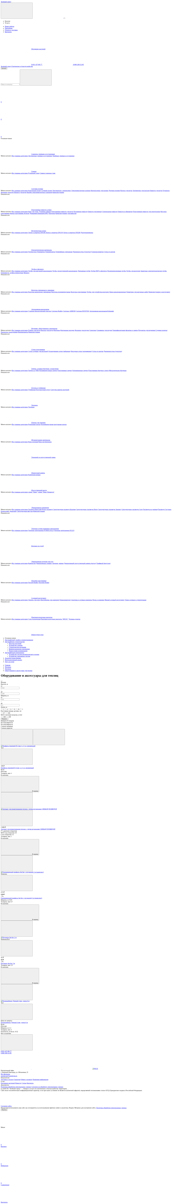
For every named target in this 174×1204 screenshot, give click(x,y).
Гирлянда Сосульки (164, 509)
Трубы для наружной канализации (40, 271)
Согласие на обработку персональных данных (47, 1087)
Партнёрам (8, 28)
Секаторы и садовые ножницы (81, 600)
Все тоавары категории (20, 156)
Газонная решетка (97, 252)
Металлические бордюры (117, 370)
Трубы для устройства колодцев (98, 292)
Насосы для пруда (47, 330)
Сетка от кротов (109, 252)
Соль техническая (34, 619)
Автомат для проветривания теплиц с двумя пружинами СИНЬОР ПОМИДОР (28, 829)
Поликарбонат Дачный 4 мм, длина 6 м (14, 1022)
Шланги (26, 273)
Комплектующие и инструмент (159, 292)
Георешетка (41, 252)
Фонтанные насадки (67, 330)
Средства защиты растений (59, 390)
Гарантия (17, 1079)
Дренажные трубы (84, 271)
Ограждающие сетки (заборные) (59, 351)
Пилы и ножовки (98, 600)
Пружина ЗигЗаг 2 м (8, 963)
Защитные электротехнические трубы (154, 271)
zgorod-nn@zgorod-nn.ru (9, 1076)
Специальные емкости (110, 211)
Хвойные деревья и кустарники (63, 156)
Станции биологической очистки (39, 311)
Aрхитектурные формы (13, 658)
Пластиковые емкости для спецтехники (146, 211)
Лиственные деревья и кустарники (40, 156)
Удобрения (32, 390)
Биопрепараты (23, 332)
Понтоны (52, 213)
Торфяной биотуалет (103, 563)
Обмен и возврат (26, 1079)
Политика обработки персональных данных (16, 1087)
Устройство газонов (15, 645)
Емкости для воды (156, 190)
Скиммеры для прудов (104, 330)
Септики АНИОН (69, 311)
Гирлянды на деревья (150, 509)
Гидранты (166, 190)
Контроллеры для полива (99, 190)
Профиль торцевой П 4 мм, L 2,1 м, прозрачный (17, 768)
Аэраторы (92, 330)
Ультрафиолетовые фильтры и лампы (125, 330)
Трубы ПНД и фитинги (99, 271)
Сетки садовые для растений (38, 351)
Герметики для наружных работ (137, 292)
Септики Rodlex (57, 311)
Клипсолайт (5, 511)
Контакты (8, 32)
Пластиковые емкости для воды (62, 211)
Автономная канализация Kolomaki (101, 311)
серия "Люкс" (33, 492)
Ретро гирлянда (47, 509)
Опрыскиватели (64, 600)
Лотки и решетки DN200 (71, 232)
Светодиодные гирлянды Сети (132, 509)
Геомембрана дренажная (64, 252)
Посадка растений (15, 643)
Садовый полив (46, 190)
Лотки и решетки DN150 (54, 232)
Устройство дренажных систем (19, 656)
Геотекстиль (32, 252)
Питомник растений (38, 49)
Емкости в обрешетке (125, 211)
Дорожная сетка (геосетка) (82, 252)
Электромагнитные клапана (81, 190)
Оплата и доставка (11, 30)
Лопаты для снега (34, 600)
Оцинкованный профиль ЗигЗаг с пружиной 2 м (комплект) (21, 898)
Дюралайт (13, 511)
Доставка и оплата (7, 1079)
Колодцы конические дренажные (39, 292)
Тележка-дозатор (74, 619)
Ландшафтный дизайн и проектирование (19, 640)
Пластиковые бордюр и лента (98, 370)
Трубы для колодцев (133, 271)
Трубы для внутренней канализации (64, 271)
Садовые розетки (161, 330)
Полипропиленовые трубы (116, 271)
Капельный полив (34, 190)
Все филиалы (5, 1074)
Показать (5, 719)
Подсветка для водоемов (147, 330)
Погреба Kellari (44, 582)
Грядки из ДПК (33, 370)
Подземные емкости (80, 211)
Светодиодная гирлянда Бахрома (64, 509)
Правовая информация (40, 1079)
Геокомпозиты (50, 252)
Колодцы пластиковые (78, 292)
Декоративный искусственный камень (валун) (80, 563)
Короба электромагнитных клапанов (39, 192)
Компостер (32, 563)
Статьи (24, 1083)
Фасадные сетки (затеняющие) (81, 351)
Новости (18, 1083)
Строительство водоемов (17, 647)
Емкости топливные (95, 211)
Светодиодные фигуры (25, 511)
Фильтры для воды (7, 192)
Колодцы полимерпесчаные (60, 292)
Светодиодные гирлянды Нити (87, 509)
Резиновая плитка (34, 424)
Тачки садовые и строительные (135, 600)
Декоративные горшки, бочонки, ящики (50, 563)
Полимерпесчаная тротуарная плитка (54, 424)
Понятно (4, 1110)
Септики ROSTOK (82, 311)
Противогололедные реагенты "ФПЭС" (54, 619)
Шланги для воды (20, 192)
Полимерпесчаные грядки (48, 370)
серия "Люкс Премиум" (46, 492)
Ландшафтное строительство (15, 642)
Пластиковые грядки (64, 370)
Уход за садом (9, 662)
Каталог (4, 68)
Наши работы (9, 26)
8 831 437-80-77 (36, 64)
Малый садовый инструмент (114, 600)
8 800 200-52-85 (78, 64)
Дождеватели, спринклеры (61, 190)
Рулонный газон (33, 173)
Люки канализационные (117, 292)
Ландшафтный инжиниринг (14, 652)
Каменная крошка (34, 475)
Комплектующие (58, 192)
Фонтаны (56, 330)
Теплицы (31, 407)
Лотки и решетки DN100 (37, 232)
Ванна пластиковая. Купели (19, 213)
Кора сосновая (33, 442)
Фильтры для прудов (82, 330)
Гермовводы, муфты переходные (12, 273)
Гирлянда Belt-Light (35, 509)
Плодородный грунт (43, 390)
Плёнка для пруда (34, 330)
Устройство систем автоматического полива (24, 654)
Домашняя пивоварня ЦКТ (39, 213)
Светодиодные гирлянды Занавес (109, 509)
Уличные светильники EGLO (64, 530)
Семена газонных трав (47, 173)
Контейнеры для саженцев (50, 600)
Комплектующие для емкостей (65, 213)
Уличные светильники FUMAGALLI (41, 530)
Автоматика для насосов (141, 190)
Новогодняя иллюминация (18, 651)
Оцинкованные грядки (80, 370)
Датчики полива (114, 190)
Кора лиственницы (45, 442)
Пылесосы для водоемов (9, 332)
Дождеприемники (87, 232)
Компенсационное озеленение (19, 649)
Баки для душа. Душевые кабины (39, 211)
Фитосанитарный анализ (13, 660)
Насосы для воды (126, 190)
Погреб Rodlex (33, 582)
